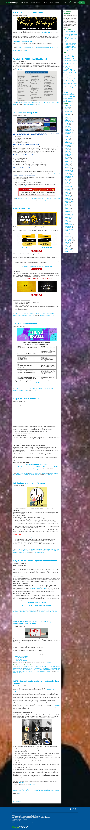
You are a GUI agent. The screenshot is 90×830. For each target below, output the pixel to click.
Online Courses (24, 2)
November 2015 (69, 214)
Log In (74, 2)
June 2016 (67, 204)
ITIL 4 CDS (55, 47)
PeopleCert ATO (66, 98)
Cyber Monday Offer (21, 208)
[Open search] (65, 2)
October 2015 (68, 216)
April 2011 (67, 246)
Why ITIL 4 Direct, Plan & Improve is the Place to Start (35, 560)
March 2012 (68, 235)
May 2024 (67, 126)
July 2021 (67, 157)
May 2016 (67, 205)
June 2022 (67, 147)
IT (70, 68)
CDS (17, 47)
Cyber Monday (20, 313)
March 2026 (68, 110)
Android (65, 56)
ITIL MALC (23, 550)
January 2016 (68, 211)
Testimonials (30, 809)
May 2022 (67, 148)
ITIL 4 (51, 47)
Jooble (58, 809)
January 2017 (68, 198)
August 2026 (68, 105)
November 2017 (69, 189)
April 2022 (67, 149)
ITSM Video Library (27, 200)
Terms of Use (41, 809)
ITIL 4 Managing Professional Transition (47, 669)
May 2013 (67, 220)
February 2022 (68, 152)
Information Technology (67, 67)
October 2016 (68, 199)
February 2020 (68, 167)
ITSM (51, 49)
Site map (46, 809)
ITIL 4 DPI (15, 49)
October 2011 (68, 242)
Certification (74, 60)
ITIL (48, 47)
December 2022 (68, 144)
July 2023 (67, 138)
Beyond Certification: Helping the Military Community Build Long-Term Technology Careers (70, 47)
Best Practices (67, 60)
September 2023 (69, 135)
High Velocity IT (18, 659)
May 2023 (67, 141)
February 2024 (68, 127)
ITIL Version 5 (65, 88)
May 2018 (67, 182)
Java (72, 90)
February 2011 (68, 249)
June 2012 (67, 232)
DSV (22, 47)
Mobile (64, 94)
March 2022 (68, 151)
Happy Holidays (27, 47)
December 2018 (68, 174)
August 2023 (68, 136)
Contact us (37, 382)
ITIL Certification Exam (47, 549)
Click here (32, 784)
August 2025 (68, 117)
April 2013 (67, 221)
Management (72, 93)
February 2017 (68, 196)
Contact (57, 2)
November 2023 (69, 132)
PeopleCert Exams (23, 390)
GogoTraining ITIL (73, 63)
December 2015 (68, 213)
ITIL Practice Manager (73, 85)
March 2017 (68, 195)
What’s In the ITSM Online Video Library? (30, 59)
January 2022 (68, 154)
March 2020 (68, 166)
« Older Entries (17, 801)
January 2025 (68, 120)
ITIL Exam (56, 549)
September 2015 (69, 217)
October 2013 (68, 219)
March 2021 (68, 158)
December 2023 (68, 130)
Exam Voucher (29, 666)
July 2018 (67, 179)
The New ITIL (70, 101)
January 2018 (68, 188)
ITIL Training (42, 49)
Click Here (19, 69)
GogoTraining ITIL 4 (67, 64)
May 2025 (67, 119)
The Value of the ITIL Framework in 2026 (70, 32)
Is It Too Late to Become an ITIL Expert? (29, 483)
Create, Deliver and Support (21, 656)
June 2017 (67, 191)
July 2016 (67, 202)
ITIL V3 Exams (52, 389)
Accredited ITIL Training (22, 610)
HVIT (33, 47)
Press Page (25, 809)
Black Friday (19, 198)
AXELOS (18, 389)
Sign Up (81, 2)
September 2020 (69, 161)
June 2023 (67, 139)
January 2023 (68, 142)
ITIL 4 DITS (21, 790)
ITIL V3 (48, 49)
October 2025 (68, 114)
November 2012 (69, 226)
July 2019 (67, 173)
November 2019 (69, 170)
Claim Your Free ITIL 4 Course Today (28, 12)
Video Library (31, 315)
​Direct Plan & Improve (51, 611)
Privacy (35, 809)
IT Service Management (41, 47)
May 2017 (67, 192)
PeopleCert (16, 390)
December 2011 (68, 239)
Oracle (64, 96)
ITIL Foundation (69, 82)
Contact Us (33, 545)
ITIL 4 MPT (32, 389)
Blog (50, 809)
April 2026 (67, 108)
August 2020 (68, 163)
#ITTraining (66, 55)
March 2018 (68, 185)
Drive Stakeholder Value (21, 657)
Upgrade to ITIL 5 (35, 2)
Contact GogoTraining (54, 173)
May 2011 (67, 245)
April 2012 (67, 233)
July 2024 (67, 123)
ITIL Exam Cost (44, 473)
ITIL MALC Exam (43, 550)
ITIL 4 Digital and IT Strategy (41, 789)
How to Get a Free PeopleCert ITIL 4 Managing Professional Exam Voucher (32, 622)
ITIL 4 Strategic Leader (25, 792)
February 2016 (68, 210)
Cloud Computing (68, 62)
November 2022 (69, 145)
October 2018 (68, 177)
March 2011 (68, 248)
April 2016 (67, 207)
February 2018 (68, 186)
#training (71, 55)
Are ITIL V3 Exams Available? (25, 324)
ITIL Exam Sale (17, 550)
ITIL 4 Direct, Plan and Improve (38, 588)
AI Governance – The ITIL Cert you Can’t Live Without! (71, 36)
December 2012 (68, 224)
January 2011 (68, 251)
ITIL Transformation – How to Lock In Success (70, 42)
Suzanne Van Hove (24, 552)
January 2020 (68, 169)
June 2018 (67, 180)
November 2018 (69, 176)
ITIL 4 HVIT (27, 49)
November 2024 (69, 122)
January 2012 (68, 238)
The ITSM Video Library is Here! (26, 112)
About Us (13, 809)
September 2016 (69, 201)
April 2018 (67, 183)
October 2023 (68, 133)
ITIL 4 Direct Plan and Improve (31, 668)
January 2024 (68, 129)
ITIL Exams (32, 313)
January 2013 (68, 223)
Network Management (71, 94)
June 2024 (67, 124)
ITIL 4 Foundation (34, 790)
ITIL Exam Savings (53, 473)
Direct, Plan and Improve (21, 660)
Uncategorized (40, 552)
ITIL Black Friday (33, 198)
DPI (20, 47)
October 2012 (68, 227)
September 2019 (69, 172)
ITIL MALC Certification (32, 550)
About (50, 2)
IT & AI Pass (44, 2)
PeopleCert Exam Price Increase (26, 399)
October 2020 (68, 160)
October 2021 (68, 155)
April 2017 (67, 194)
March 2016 (68, 208)
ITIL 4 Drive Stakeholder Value (52, 668)
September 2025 (69, 116)
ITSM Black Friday (49, 102)
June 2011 (67, 244)
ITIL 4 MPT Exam (40, 389)
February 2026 (68, 111)
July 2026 (67, 107)
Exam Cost (23, 473)
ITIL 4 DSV (21, 49)
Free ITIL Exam (37, 666)
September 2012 (69, 229)
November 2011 (69, 241)
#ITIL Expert (19, 549)
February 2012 (68, 236)
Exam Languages (25, 389)
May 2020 (67, 164)
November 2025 (69, 113)
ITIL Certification (35, 49)
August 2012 (68, 230)
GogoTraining (24, 789)
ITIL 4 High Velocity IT (24, 669)
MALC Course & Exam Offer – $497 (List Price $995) (26, 537)
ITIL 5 (75, 74)
